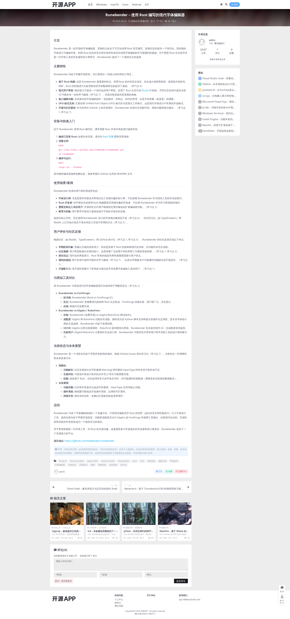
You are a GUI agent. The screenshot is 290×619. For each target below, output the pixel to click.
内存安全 (151, 461)
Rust (135, 461)
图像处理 (135, 21)
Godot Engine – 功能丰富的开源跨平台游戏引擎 (228, 119)
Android (136, 4)
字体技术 (174, 461)
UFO (142, 461)
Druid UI (62, 461)
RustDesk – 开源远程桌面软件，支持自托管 (227, 130)
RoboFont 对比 (108, 461)
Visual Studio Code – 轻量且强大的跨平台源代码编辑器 (232, 78)
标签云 (118, 602)
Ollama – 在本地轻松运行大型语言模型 (223, 84)
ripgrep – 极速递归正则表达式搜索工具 (66, 532)
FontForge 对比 (77, 461)
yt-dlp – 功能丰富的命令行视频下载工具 (223, 107)
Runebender (123, 461)
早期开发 (102, 464)
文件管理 (93, 527)
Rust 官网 (108, 136)
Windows (101, 4)
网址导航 (119, 605)
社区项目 (113, 464)
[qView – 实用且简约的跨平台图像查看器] (139, 514)
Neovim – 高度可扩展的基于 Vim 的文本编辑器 (227, 125)
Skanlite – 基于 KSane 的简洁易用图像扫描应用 (174, 532)
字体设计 (72, 464)
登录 (236, 4)
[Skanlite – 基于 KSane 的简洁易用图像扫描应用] (175, 514)
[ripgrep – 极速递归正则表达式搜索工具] (67, 514)
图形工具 (163, 461)
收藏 (170, 471)
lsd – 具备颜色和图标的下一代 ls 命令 (102, 532)
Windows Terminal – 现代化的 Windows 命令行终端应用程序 (235, 113)
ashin (62, 471)
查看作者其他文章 (217, 59)
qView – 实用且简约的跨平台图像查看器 (138, 532)
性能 (93, 464)
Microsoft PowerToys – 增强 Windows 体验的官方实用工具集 (236, 101)
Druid (145, 90)
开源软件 (83, 464)
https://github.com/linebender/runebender (89, 440)
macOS (115, 4)
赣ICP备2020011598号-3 (145, 614)
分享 (160, 471)
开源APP (144, 611)
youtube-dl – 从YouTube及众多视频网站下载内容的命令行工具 (236, 90)
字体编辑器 (60, 464)
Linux (125, 4)
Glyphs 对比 (92, 461)
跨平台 (124, 464)
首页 (90, 4)
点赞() (182, 471)
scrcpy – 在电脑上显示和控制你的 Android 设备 (228, 95)
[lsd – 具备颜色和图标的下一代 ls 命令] (103, 514)
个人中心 (119, 599)
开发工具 (57, 527)
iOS (147, 4)
